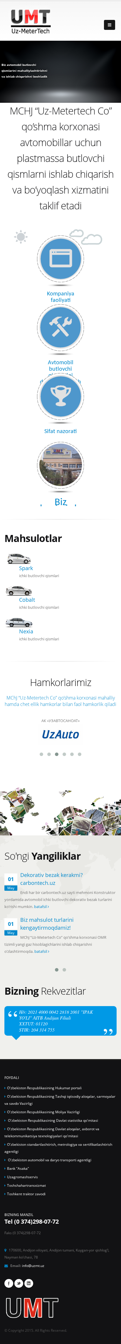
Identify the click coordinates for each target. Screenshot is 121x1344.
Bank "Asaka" (18, 1168)
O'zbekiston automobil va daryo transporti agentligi (49, 1159)
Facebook (8, 1283)
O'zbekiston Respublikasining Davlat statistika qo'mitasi (52, 1120)
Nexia (26, 631)
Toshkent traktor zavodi (26, 1193)
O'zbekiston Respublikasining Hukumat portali (44, 1087)
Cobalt (27, 599)
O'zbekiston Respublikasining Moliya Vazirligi (43, 1111)
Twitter (18, 1283)
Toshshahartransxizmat (26, 1185)
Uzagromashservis (22, 1176)
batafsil (41, 906)
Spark (26, 568)
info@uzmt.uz (33, 1265)
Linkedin (28, 1283)
